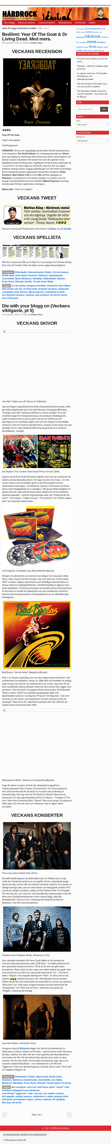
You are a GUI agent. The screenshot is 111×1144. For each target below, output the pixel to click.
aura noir (31, 1087)
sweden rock (81, 50)
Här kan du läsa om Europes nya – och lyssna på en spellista (92, 85)
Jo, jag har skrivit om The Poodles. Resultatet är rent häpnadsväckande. (92, 76)
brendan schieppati (12, 1090)
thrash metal (93, 51)
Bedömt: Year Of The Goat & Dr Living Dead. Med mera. (34, 36)
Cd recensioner (61, 272)
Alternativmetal (35, 272)
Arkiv (78, 121)
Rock (11, 281)
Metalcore (27, 278)
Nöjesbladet (50, 278)
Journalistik (8, 278)
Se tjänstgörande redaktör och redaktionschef (25, 1134)
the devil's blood (58, 295)
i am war (38, 1093)
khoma (23, 292)
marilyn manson (23, 1096)
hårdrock (92, 36)
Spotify (67, 229)
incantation (8, 292)
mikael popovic (36, 292)
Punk (4, 281)
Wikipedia (25, 1048)
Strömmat (80, 22)
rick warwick (19, 1099)
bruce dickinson (31, 1090)
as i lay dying (18, 285)
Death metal (8, 275)
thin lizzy (6, 1102)
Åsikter (48, 272)
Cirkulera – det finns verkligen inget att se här (92, 67)
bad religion (64, 285)
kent (17, 292)
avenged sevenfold (35, 285)
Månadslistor (65, 22)
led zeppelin (8, 1096)
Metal (18, 278)
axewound (52, 285)
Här (4, 262)
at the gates (80, 29)
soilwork (47, 1099)
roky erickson (42, 295)
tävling (101, 51)
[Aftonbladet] (12, 2)
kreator (60, 1093)
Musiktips (38, 278)
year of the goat (10, 298)
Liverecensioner (46, 22)
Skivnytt (19, 281)
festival (89, 32)
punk (86, 47)
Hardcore (32, 275)
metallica (101, 42)
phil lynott (7, 1099)
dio (20, 289)
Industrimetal (55, 275)
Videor (92, 22)
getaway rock (97, 32)
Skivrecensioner (26, 22)
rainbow (30, 295)
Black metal (42, 1076)
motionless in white (55, 292)
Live (53, 1080)
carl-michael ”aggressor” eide (17, 1093)
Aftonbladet (21, 272)
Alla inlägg (9, 22)
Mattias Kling (36, 43)
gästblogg (80, 37)
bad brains (42, 1087)
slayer (30, 1099)
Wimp (53, 229)
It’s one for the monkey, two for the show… (92, 60)
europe (83, 32)
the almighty (58, 1099)
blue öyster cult (10, 289)
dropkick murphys (47, 289)
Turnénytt (66, 1083)
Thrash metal (39, 281)
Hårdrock (43, 275)
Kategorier (80, 137)
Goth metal (20, 275)
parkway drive (61, 1096)
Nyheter (61, 278)
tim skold (16, 1102)
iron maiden (49, 1093)
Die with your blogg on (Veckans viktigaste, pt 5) (36, 308)
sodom (37, 1099)
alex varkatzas (18, 1087)
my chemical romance (13, 295)
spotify (105, 47)
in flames (105, 37)
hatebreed (63, 289)
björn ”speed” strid (59, 1087)
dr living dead (30, 289)
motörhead (80, 47)
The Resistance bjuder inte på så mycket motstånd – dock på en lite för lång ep (92, 94)
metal (91, 42)
